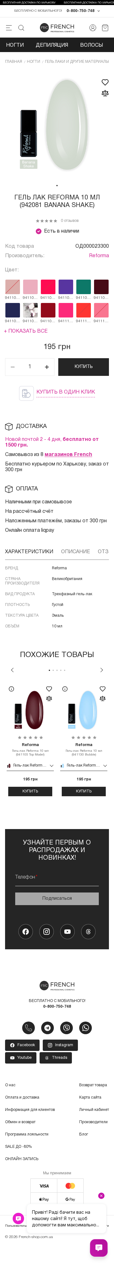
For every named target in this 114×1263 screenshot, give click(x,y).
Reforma (99, 256)
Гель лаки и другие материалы (77, 61)
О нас (10, 1085)
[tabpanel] (57, 125)
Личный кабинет (94, 1110)
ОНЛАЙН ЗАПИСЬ (21, 1159)
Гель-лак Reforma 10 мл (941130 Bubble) (84, 749)
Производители (93, 1122)
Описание (75, 552)
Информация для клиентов (30, 1110)
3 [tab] (57, 670)
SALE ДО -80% (18, 1146)
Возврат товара (93, 1085)
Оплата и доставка (22, 1097)
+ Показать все (26, 331)
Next (101, 670)
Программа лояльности (26, 1134)
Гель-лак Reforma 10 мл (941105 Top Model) (30, 749)
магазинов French (68, 455)
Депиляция (52, 45)
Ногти (15, 45)
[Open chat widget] (99, 1248)
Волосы (91, 45)
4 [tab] (60, 670)
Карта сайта (90, 1097)
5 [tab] (64, 670)
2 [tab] (53, 670)
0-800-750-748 (80, 11)
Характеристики (29, 552)
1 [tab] (57, 185)
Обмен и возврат (20, 1122)
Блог (83, 1134)
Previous (12, 670)
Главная (13, 61)
